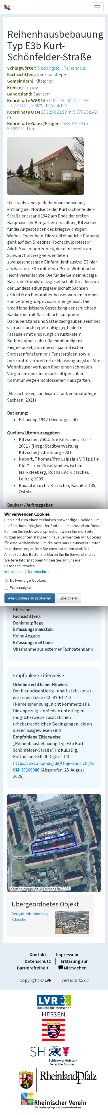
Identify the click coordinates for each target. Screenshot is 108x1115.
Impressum (67, 955)
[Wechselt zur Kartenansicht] (54, 843)
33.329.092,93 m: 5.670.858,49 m (52, 115)
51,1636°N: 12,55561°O (45, 105)
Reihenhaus (75, 68)
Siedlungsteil (49, 68)
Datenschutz (38, 961)
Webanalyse (20, 587)
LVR (48, 980)
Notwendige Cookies (28, 580)
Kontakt (38, 955)
